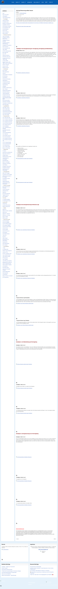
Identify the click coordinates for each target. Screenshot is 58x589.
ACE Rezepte (5, 232)
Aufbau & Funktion (6, 20)
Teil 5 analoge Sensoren (7, 124)
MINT (46, 2)
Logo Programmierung (6, 17)
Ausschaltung (5, 77)
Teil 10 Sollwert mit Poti (7, 135)
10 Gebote (4, 150)
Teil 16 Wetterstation (6, 145)
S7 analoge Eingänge (6, 199)
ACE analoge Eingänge (6, 225)
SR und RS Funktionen (6, 193)
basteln (23, 2)
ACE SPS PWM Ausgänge (7, 223)
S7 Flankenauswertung (6, 200)
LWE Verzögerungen (6, 108)
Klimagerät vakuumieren (7, 166)
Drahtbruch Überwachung (7, 87)
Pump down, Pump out (6, 153)
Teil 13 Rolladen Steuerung (7, 138)
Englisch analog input (6, 206)
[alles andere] (39, 2)
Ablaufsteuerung (5, 190)
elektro (17, 2)
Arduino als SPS (5, 66)
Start (3, 13)
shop (43, 2)
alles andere (36, 2)
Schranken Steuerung (6, 96)
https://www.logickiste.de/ (43, 549)
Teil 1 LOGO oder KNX (6, 117)
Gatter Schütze (5, 33)
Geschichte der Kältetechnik (7, 152)
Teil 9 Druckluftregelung (7, 132)
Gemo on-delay (5, 216)
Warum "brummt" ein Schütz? (8, 275)
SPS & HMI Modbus (6, 243)
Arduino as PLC (5, 252)
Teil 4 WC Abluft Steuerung (7, 123)
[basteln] (25, 2)
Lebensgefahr (5, 16)
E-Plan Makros (5, 266)
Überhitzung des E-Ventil (7, 156)
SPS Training (5, 70)
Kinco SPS (4, 53)
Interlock (4, 73)
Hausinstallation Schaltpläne (7, 74)
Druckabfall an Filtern (6, 178)
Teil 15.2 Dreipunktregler (7, 143)
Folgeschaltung (5, 84)
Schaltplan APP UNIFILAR (7, 45)
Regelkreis (4, 192)
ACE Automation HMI (6, 48)
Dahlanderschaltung (6, 91)
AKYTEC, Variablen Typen (7, 253)
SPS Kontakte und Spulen (7, 26)
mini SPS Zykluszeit (6, 189)
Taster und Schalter (6, 36)
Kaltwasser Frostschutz (7, 163)
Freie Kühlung (5, 164)
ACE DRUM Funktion (6, 233)
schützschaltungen (23, 13)
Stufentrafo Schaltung (6, 101)
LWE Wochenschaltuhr (6, 110)
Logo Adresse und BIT (6, 256)
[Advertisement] (36, 65)
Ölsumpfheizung (5, 160)
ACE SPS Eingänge (6, 220)
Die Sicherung (5, 76)
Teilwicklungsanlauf (6, 93)
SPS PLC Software (6, 64)
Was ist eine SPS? (6, 14)
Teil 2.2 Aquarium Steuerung (7, 120)
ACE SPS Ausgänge (6, 222)
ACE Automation (5, 46)
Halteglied (4, 86)
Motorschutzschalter (6, 100)
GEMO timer (5, 212)
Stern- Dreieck (5, 89)
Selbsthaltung (5, 80)
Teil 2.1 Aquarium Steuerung (7, 118)
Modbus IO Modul (6, 67)
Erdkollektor (5, 179)
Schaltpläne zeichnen (6, 24)
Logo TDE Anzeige (6, 114)
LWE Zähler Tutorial (6, 107)
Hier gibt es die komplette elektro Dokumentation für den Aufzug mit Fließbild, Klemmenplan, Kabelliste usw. (34, 22)
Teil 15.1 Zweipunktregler (7, 142)
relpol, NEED (5, 49)
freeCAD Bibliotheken (6, 271)
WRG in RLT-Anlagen (6, 173)
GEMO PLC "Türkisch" (6, 213)
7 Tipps (4, 247)
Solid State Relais (6, 104)
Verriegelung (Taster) (6, 83)
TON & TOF (4, 235)
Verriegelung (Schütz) (6, 81)
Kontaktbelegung (5, 29)
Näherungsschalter (6, 71)
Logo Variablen (5, 259)
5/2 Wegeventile (5, 249)
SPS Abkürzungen (6, 267)
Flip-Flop (4, 236)
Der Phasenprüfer (6, 277)
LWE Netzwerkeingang (6, 113)
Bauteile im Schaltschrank (7, 23)
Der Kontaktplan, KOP (6, 27)
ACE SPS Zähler (5, 229)
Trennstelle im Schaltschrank (7, 103)
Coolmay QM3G (5, 60)
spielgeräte (29, 2)
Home (13, 2)
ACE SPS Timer (5, 228)
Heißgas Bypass (5, 155)
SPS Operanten (5, 257)
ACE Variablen (5, 244)
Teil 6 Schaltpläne (6, 126)
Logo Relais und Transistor (7, 260)
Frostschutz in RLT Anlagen (7, 174)
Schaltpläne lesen (6, 21)
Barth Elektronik (5, 52)
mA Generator (5, 274)
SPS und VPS (5, 30)
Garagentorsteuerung (6, 94)
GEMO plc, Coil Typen (6, 215)
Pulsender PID (5, 242)
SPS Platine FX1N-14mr (6, 56)
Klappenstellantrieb (6, 181)
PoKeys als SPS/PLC (6, 55)
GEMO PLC (4, 209)
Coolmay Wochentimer (6, 205)
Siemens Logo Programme (7, 250)
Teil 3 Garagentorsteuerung (7, 121)
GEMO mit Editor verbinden (7, 210)
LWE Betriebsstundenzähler (7, 111)
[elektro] (19, 2)
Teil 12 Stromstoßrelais (6, 136)
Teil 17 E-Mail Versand (6, 146)
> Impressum (30, 584)
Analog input (5, 203)
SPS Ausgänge (5, 196)
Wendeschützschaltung (6, 90)
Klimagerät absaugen (6, 167)
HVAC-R (51, 2)
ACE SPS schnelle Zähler (7, 226)
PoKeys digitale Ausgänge (7, 264)
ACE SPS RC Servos (6, 230)
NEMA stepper (5, 238)
